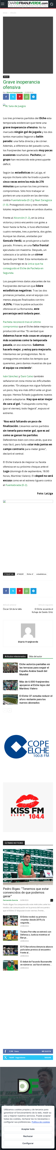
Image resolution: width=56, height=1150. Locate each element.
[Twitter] (13, 97)
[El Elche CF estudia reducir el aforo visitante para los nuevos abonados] (10, 699)
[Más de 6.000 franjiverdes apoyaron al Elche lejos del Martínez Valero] (10, 685)
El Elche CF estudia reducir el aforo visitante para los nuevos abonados (35, 699)
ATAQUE (20, 574)
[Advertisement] (28, 44)
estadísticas (41, 574)
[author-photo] (28, 637)
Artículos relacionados (15, 656)
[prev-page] (5, 710)
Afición (13, 13)
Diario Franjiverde (15, 92)
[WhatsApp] (27, 97)
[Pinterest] (20, 97)
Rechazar (28, 1136)
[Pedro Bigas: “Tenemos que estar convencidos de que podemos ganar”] (28, 867)
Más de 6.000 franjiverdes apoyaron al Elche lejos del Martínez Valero (34, 685)
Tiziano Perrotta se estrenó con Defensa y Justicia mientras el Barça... (35, 935)
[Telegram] (33, 97)
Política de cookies (41, 1122)
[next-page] (9, 710)
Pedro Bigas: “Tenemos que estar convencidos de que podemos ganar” (26, 892)
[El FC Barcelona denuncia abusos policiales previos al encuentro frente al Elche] (10, 950)
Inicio (5, 13)
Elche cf (30, 574)
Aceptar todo (28, 1129)
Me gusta (46, 1051)
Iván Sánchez (10, 376)
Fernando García (10, 900)
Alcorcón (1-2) (22, 217)
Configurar (28, 1143)
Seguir (48, 1057)
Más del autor (35, 656)
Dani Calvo (27, 376)
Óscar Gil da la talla (12, 609)
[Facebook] (6, 97)
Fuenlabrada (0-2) (22, 200)
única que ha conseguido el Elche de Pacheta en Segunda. (23, 268)
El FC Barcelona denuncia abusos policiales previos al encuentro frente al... (36, 950)
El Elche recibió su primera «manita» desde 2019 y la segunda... (33, 920)
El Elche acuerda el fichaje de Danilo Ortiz (42, 611)
